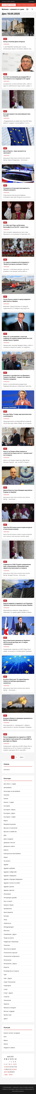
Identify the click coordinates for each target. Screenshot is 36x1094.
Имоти (6, 1044)
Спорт (6, 989)
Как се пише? (8, 901)
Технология (7, 1000)
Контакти (31, 1)
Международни (9, 927)
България (7, 806)
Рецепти (6, 967)
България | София (9, 817)
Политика (7, 945)
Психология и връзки (10, 952)
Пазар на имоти (9, 938)
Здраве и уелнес (9, 886)
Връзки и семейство (10, 831)
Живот (6, 857)
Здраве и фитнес (9, 890)
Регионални (7, 960)
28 (8, 1072)
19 (5, 1069)
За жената (7, 861)
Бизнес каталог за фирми (12, 1033)
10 (14, 1064)
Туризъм (6, 1004)
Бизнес (6, 798)
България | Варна (9, 809)
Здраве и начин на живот (12, 883)
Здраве (6, 864)
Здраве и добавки (9, 868)
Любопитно (7, 923)
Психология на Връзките (11, 956)
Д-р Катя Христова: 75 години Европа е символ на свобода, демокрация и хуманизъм (16, 681)
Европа (6, 850)
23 (12, 1069)
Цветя (5, 1019)
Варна (6, 820)
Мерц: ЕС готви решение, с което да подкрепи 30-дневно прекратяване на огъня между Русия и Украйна (17, 338)
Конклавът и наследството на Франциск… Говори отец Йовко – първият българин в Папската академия (16, 377)
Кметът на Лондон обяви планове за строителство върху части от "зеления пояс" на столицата (18, 453)
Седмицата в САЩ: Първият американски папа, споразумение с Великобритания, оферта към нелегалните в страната (17, 566)
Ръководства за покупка (11, 971)
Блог (5, 1036)
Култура (6, 916)
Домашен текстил (9, 842)
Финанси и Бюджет (10, 1008)
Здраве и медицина (10, 875)
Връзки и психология (10, 828)
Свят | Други (8, 978)
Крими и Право (8, 905)
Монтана (6, 930)
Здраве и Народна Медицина (13, 879)
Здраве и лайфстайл (10, 872)
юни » (11, 1075)
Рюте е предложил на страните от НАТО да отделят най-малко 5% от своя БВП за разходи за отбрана (17, 739)
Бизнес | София (9, 802)
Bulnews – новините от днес (13, 9)
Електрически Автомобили (12, 853)
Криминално (8, 908)
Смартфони (7, 985)
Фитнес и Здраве (9, 1011)
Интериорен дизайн (10, 897)
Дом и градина (8, 839)
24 (14, 1069)
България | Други (9, 813)
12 (5, 1067)
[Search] (32, 9)
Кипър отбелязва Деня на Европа (14, 41)
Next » (22, 757)
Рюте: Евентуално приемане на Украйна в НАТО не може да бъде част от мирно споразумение (16, 642)
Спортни (6, 997)
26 (5, 1072)
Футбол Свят (8, 1015)
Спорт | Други (8, 993)
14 (8, 1067)
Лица (5, 919)
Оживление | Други (10, 934)
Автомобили (7, 787)
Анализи (6, 795)
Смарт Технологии (9, 982)
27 (6, 1072)
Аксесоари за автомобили (12, 791)
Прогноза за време (10, 949)
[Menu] (27, 9)
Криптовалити (8, 912)
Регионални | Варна (10, 963)
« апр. (6, 1075)
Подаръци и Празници (11, 942)
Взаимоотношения (10, 824)
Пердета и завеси (9, 1047)
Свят (5, 974)
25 (16, 1069)
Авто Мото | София (10, 784)
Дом (5, 835)
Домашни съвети (9, 846)
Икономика (7, 894)
